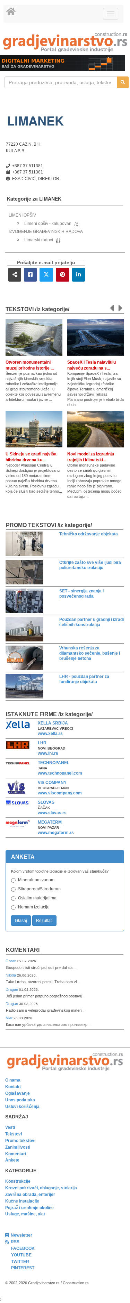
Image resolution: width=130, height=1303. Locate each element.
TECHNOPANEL (53, 762)
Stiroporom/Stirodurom (39, 889)
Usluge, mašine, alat (25, 1214)
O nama (12, 1080)
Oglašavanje (17, 1093)
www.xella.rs (50, 733)
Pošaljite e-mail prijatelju (46, 262)
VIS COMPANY (52, 782)
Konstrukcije (18, 1181)
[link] (65, 42)
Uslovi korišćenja (22, 1106)
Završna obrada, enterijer (30, 1194)
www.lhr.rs (48, 753)
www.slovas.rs (52, 812)
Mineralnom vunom (36, 879)
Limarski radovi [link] (38, 239)
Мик (10, 1018)
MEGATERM (50, 822)
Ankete (12, 1160)
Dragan (12, 989)
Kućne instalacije (22, 1201)
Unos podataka (20, 1100)
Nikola (11, 975)
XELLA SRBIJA (53, 723)
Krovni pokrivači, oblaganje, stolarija (41, 1187)
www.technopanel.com (60, 773)
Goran (11, 961)
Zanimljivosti (17, 1147)
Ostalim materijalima (37, 898)
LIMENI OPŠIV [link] (22, 215)
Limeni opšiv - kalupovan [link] (47, 223)
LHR (42, 742)
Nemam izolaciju (34, 907)
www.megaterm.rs (56, 832)
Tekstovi (13, 1134)
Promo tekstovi (20, 1140)
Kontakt (13, 1086)
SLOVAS (46, 802)
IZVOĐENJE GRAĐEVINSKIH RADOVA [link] (46, 231)
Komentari (23, 950)
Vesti (10, 1127)
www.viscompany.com (60, 793)
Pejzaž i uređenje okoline (29, 1207)
